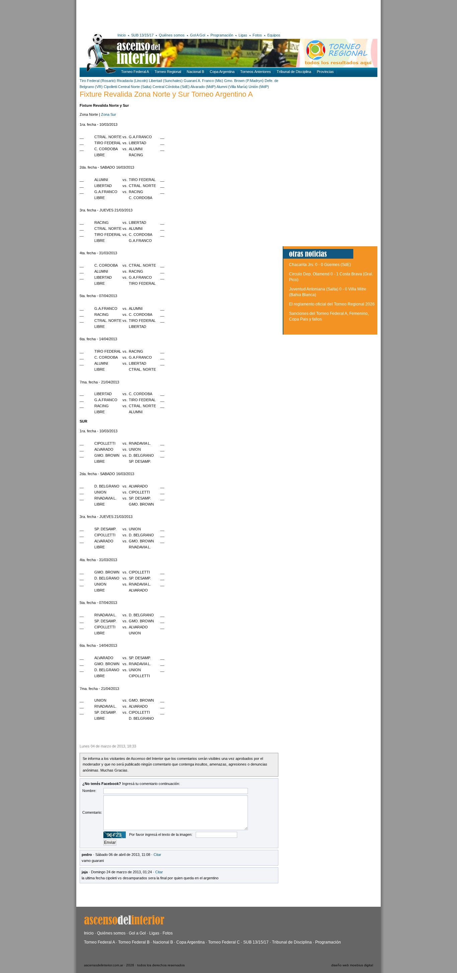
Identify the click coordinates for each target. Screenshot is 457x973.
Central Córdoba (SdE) (171, 87)
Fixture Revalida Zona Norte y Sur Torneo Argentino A (166, 94)
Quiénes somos (172, 35)
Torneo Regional (168, 72)
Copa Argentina (222, 72)
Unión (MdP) (259, 87)
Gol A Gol (197, 35)
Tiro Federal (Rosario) (98, 81)
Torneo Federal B (134, 942)
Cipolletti (111, 87)
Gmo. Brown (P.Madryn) (244, 81)
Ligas (243, 35)
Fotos (257, 35)
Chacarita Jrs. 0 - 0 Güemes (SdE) (320, 264)
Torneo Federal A (135, 72)
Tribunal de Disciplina (294, 72)
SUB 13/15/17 (142, 35)
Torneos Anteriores (255, 72)
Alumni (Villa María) (232, 87)
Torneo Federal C (224, 942)
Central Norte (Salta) (135, 87)
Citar (157, 855)
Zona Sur (108, 114)
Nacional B (195, 72)
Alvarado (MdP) (203, 87)
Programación (221, 35)
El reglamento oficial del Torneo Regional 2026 (332, 304)
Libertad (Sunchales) (166, 81)
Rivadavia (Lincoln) (132, 81)
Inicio (121, 35)
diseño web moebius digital (352, 965)
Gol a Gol (137, 933)
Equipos (273, 35)
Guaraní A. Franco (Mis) (203, 81)
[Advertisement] (177, 15)
